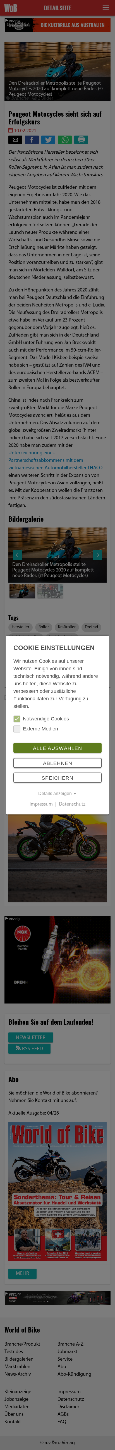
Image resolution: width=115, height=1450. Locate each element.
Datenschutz (72, 804)
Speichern (57, 778)
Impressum (41, 804)
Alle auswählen (57, 748)
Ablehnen (57, 763)
